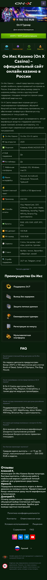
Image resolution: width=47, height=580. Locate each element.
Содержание (19, 529)
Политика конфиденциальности (24, 513)
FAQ (32, 529)
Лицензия (37, 524)
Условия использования (16, 524)
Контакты (11, 518)
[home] (23, 3)
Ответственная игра (30, 518)
